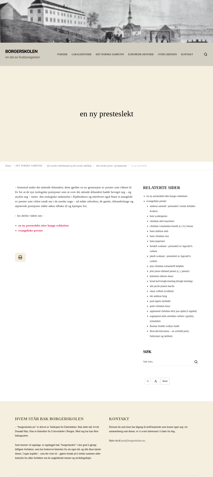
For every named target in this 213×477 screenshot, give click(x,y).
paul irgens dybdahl (160, 301)
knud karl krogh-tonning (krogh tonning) (171, 281)
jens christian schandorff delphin (167, 266)
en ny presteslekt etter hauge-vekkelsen (43, 225)
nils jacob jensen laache (162, 286)
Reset (165, 381)
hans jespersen (157, 241)
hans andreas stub (159, 231)
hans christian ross (159, 236)
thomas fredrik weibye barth (164, 326)
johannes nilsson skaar (161, 276)
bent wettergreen (158, 216)
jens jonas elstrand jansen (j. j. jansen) (169, 271)
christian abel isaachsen (162, 221)
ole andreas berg (158, 296)
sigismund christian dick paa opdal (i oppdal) (173, 311)
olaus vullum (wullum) (162, 291)
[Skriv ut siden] (20, 257)
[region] (106, 21)
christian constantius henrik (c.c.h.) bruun (171, 226)
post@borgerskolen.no (133, 440)
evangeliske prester (30, 230)
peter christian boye (160, 306)
